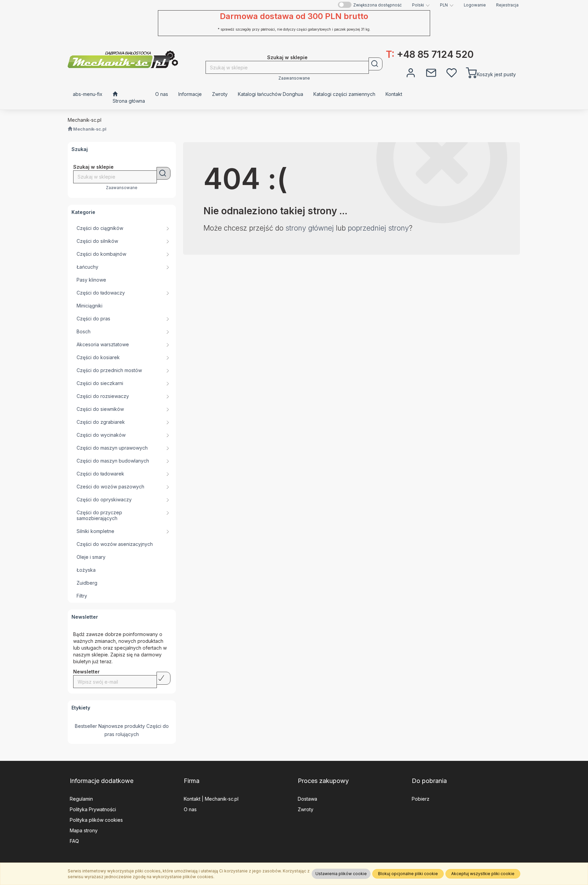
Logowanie (475, 5)
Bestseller (86, 726)
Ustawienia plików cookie (341, 873)
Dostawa (307, 799)
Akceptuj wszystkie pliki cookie (482, 873)
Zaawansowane (294, 78)
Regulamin (81, 799)
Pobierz (420, 799)
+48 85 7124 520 (430, 54)
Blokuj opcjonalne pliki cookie (408, 873)
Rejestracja (507, 5)
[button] (421, 5)
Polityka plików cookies (96, 820)
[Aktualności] (431, 72)
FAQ (74, 841)
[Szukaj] (375, 63)
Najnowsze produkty (121, 726)
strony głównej (309, 228)
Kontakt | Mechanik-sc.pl (211, 799)
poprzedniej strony (378, 228)
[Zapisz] (163, 678)
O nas (190, 809)
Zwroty (305, 809)
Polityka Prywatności (93, 809)
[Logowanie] (411, 72)
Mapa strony (84, 830)
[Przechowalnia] (451, 72)
